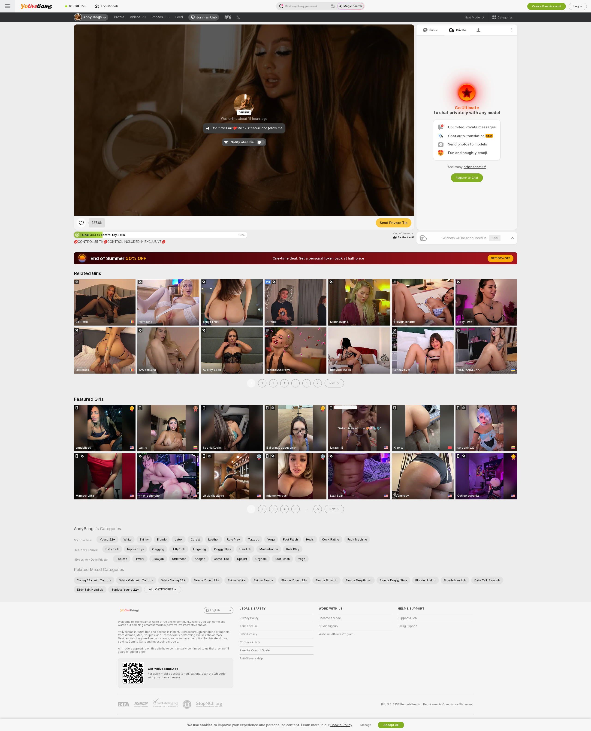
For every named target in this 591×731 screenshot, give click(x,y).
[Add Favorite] (81, 222)
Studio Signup (328, 626)
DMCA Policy (248, 634)
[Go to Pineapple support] (187, 704)
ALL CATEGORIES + (162, 589)
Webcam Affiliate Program (336, 634)
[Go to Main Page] (38, 6)
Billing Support (407, 626)
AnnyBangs (85, 528)
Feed (179, 17)
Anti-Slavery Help (251, 658)
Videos (138, 17)
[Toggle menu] (7, 6)
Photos (160, 17)
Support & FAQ (407, 618)
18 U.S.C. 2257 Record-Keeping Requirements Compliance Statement (427, 704)
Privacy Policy (249, 618)
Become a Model (330, 618)
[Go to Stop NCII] (209, 704)
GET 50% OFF (500, 258)
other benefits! (475, 167)
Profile (119, 17)
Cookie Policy (341, 725)
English (215, 610)
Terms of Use (249, 626)
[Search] (333, 6)
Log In (577, 6)
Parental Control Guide (255, 650)
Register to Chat (467, 177)
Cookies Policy (250, 642)
